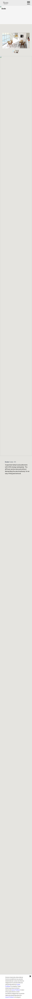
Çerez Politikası (16, 990)
